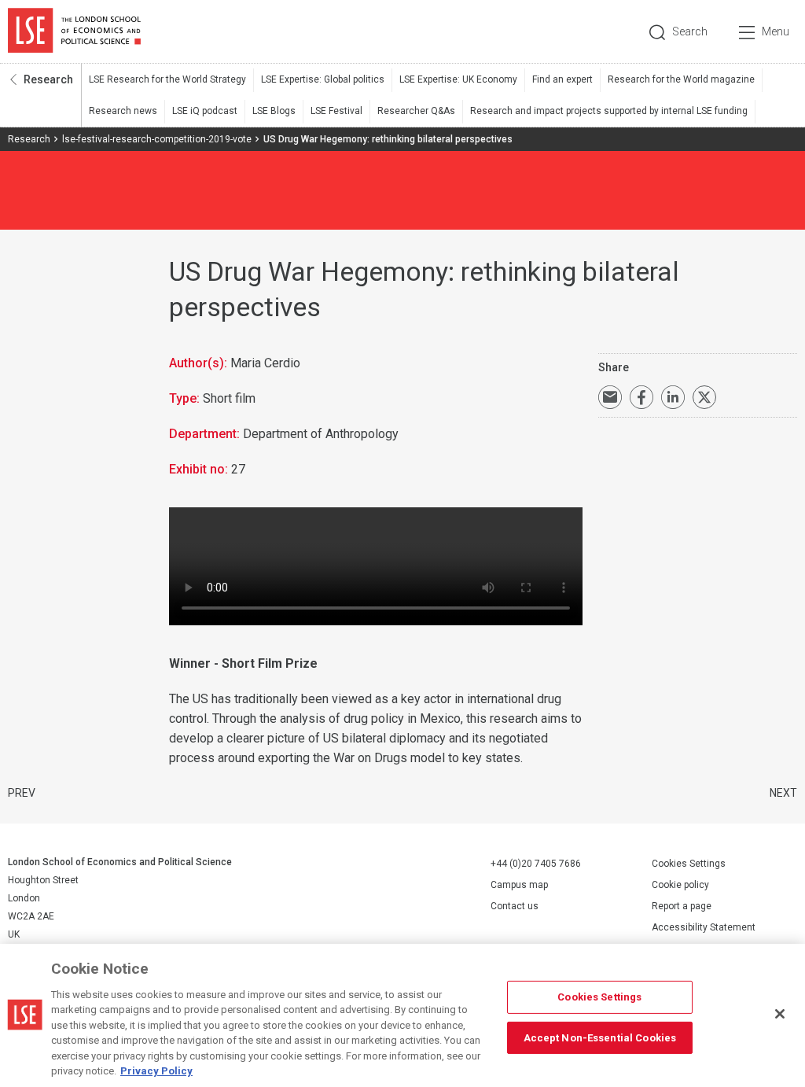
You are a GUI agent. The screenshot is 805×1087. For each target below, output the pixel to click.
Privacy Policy (156, 1071)
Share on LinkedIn (673, 397)
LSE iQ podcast (204, 110)
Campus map (519, 884)
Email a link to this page (610, 397)
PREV (21, 793)
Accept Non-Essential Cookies (600, 1037)
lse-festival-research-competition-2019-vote (157, 139)
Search (690, 31)
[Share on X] (704, 397)
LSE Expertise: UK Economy (458, 79)
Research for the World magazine (681, 79)
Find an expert (562, 79)
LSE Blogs (274, 110)
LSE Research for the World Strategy (167, 79)
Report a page (681, 906)
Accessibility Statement (703, 927)
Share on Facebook (641, 397)
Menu (775, 31)
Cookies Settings (689, 863)
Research (48, 79)
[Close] (780, 1014)
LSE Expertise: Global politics (322, 79)
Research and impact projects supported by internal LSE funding (609, 110)
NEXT (783, 793)
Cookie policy (680, 884)
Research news (123, 110)
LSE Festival (336, 110)
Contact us (515, 906)
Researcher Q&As (416, 110)
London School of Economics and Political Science (74, 31)
